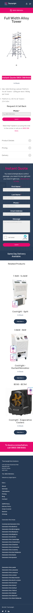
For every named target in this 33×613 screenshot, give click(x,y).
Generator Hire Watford (9, 595)
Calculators (5, 491)
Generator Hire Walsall (9, 593)
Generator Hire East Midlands (11, 552)
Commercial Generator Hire (11, 524)
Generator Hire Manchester (11, 578)
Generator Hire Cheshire (10, 544)
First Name (16, 186)
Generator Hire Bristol (9, 537)
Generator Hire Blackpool (10, 532)
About (4, 486)
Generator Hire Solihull (9, 588)
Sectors (4, 511)
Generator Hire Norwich (9, 583)
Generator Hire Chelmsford (11, 542)
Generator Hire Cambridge (10, 539)
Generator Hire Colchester (10, 547)
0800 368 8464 (18, 10)
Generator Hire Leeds (9, 567)
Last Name (16, 194)
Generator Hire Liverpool (10, 572)
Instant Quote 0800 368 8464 (16, 77)
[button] (30, 4)
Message (16, 219)
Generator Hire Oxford (9, 585)
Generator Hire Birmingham (11, 529)
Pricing (4, 494)
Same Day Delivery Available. (16, 255)
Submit (16, 119)
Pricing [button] (4, 148)
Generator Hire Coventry (10, 550)
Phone (16, 111)
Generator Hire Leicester (10, 570)
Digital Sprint (12, 477)
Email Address (16, 211)
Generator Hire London (9, 575)
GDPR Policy (6, 504)
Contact (4, 499)
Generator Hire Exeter (9, 555)
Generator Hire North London (11, 580)
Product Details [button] (8, 140)
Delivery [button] (5, 155)
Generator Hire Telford (9, 590)
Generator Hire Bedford (9, 526)
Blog (3, 496)
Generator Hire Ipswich (9, 557)
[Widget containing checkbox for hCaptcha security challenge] (15, 237)
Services (5, 489)
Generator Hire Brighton (10, 534)
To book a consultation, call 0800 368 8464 (16, 446)
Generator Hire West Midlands (11, 598)
